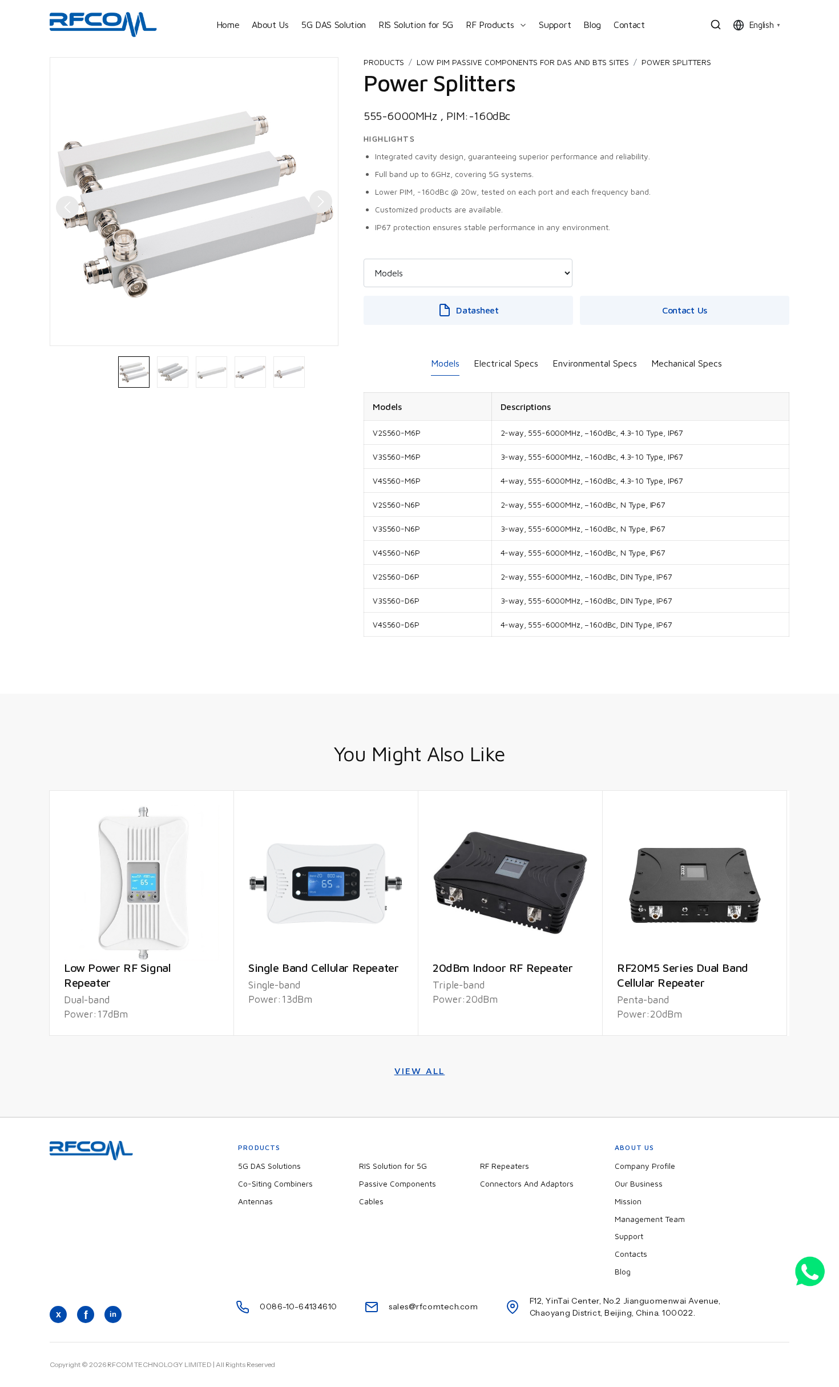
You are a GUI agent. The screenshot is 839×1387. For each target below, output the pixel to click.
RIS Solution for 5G (415, 24)
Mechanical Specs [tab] (686, 363)
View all (419, 1071)
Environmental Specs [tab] (594, 363)
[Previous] (61, 201)
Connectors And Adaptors (527, 1183)
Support (555, 24)
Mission (628, 1201)
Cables (371, 1201)
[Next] (326, 207)
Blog (592, 24)
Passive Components (397, 1183)
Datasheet (477, 310)
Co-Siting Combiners (275, 1183)
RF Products (490, 24)
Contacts (631, 1254)
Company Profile (645, 1166)
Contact (629, 24)
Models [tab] (445, 363)
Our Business (639, 1183)
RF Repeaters (504, 1166)
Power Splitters (676, 62)
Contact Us (684, 310)
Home (228, 24)
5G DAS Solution (333, 24)
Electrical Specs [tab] (506, 363)
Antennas (255, 1201)
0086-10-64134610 (298, 1306)
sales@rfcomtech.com (433, 1306)
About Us (270, 24)
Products (384, 62)
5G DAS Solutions (269, 1166)
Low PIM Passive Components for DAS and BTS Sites (523, 62)
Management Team (650, 1219)
